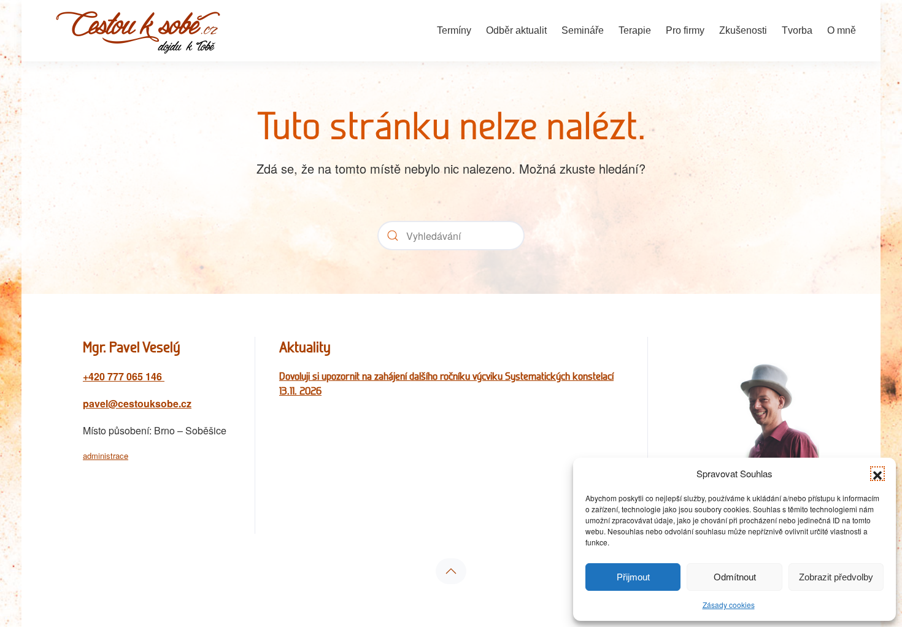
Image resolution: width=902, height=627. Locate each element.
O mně (841, 30)
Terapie (635, 30)
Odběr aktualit (516, 30)
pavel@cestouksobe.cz (137, 403)
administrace (105, 455)
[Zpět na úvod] (138, 30)
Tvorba (797, 30)
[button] (877, 473)
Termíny (454, 30)
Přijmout (633, 577)
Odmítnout (735, 577)
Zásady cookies (729, 604)
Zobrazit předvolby (836, 577)
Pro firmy (685, 30)
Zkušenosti (743, 30)
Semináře (582, 30)
